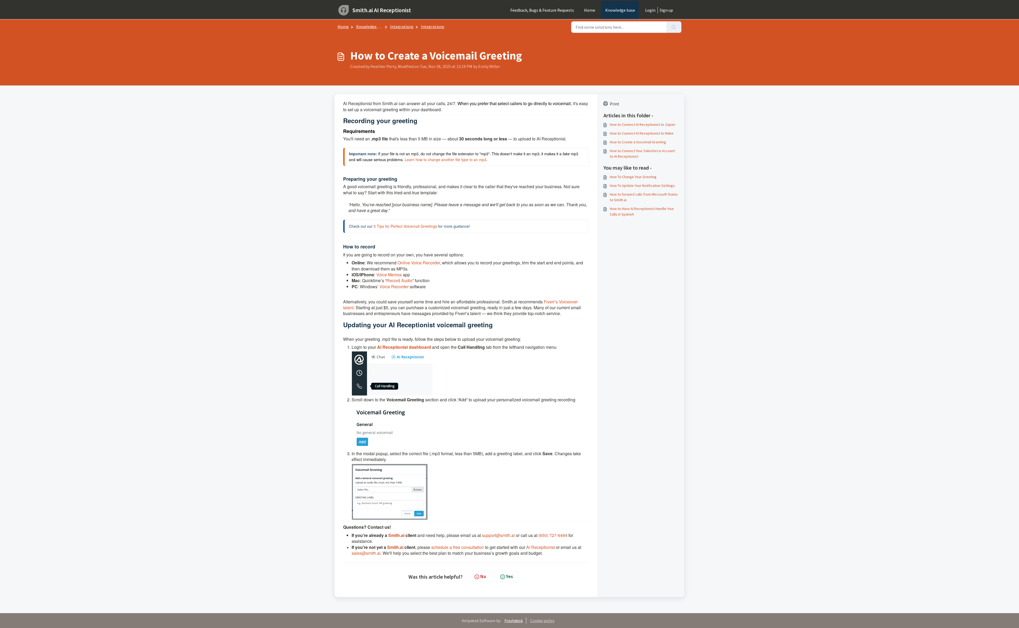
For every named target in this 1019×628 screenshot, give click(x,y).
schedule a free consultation (457, 547)
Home (589, 10)
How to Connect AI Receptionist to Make (641, 133)
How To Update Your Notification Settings (642, 185)
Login (650, 10)
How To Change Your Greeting (633, 176)
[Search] (673, 27)
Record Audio (399, 280)
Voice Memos (389, 275)
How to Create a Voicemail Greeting (638, 142)
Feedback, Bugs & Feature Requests (542, 10)
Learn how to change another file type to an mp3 (445, 159)
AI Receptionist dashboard (404, 347)
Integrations (401, 26)
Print (614, 103)
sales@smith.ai (366, 553)
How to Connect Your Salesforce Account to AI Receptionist (642, 153)
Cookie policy (542, 620)
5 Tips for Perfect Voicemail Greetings (405, 226)
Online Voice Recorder (419, 263)
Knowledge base (620, 10)
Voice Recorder (394, 286)
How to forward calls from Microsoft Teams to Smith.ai (644, 197)
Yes (509, 576)
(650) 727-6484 (552, 535)
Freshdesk (513, 620)
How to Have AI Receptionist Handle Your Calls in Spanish (642, 211)
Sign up (666, 10)
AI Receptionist (540, 547)
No (483, 576)
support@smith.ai (498, 535)
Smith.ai (396, 535)
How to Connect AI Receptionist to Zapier (642, 124)
